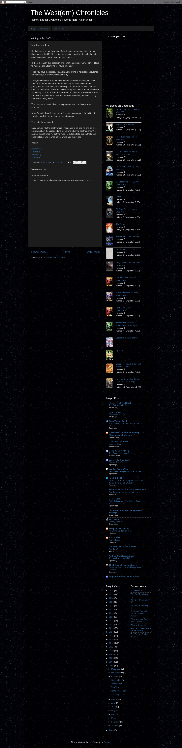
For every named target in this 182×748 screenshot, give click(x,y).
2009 (111, 654)
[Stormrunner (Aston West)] (111, 241)
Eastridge (113, 513)
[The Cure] (111, 228)
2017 (111, 624)
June (113, 707)
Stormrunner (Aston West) (127, 237)
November (116, 673)
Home (66, 251)
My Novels (44, 28)
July (113, 703)
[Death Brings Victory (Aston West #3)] (111, 171)
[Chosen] (111, 355)
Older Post (93, 251)
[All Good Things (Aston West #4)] (111, 213)
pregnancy (36, 154)
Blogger (107, 742)
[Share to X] (79, 162)
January (115, 726)
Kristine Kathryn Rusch (120, 403)
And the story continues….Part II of (123, 492)
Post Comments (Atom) (54, 257)
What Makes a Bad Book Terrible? (139, 620)
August (114, 699)
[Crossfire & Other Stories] (111, 342)
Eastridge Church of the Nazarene (125, 510)
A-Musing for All (118, 695)
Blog (33, 28)
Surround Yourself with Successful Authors (139, 613)
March (114, 718)
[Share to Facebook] (82, 162)
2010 (111, 651)
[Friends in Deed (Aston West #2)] (111, 141)
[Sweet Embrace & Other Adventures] (111, 297)
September (116, 680)
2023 (111, 602)
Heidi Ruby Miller (117, 478)
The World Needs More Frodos (121, 453)
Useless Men (116, 683)
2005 (111, 730)
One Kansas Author (118, 442)
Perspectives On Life (119, 529)
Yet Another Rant (118, 691)
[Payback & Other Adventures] (111, 312)
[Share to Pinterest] (85, 162)
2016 (111, 628)
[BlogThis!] (77, 162)
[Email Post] (69, 162)
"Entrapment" (122, 250)
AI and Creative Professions (120, 435)
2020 (111, 613)
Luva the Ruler (115, 444)
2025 (111, 594)
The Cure (120, 224)
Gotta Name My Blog (119, 451)
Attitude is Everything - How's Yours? (141, 629)
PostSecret (114, 519)
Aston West (36, 149)
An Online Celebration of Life (121, 531)
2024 (111, 598)
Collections (59, 28)
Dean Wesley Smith (118, 421)
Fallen (118, 197)
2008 (111, 658)
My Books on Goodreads (120, 105)
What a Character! (139, 625)
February (115, 722)
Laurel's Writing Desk (119, 460)
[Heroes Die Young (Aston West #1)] (111, 113)
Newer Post (38, 251)
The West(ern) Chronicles (69, 13)
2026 (111, 591)
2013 (111, 639)
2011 (111, 647)
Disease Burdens (116, 462)
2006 (111, 666)
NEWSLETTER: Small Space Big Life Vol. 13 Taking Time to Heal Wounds (127, 481)
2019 (111, 617)
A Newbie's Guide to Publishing (124, 433)
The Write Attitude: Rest (119, 405)
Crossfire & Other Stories (127, 338)
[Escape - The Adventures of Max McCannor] (111, 368)
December (116, 669)
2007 (111, 662)
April (113, 714)
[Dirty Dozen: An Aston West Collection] (111, 266)
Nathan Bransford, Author (121, 556)
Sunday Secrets (115, 522)
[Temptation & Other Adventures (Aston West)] (111, 327)
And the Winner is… (117, 549)
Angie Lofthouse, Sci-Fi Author (124, 576)
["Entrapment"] (111, 254)
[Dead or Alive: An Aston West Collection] (111, 156)
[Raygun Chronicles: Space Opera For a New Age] (111, 383)
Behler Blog (114, 499)
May (113, 711)
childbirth (35, 152)
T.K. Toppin (114, 538)
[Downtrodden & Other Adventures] (111, 282)
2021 (111, 609)
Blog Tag (115, 687)
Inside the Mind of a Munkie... (123, 547)
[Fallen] (111, 201)
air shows (35, 157)
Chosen (119, 351)
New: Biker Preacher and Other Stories (125, 471)
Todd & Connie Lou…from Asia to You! (127, 490)
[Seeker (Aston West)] (111, 128)
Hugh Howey (115, 412)
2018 (111, 621)
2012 (111, 643)
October (115, 676)
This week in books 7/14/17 (120, 558)
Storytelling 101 (137, 591)
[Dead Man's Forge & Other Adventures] (111, 186)
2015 (111, 632)
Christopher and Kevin (118, 414)
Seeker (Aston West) (125, 124)
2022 (111, 606)
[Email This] (74, 162)
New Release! (114, 540)
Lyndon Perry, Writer (119, 469)
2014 (111, 636)
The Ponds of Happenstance (123, 565)
